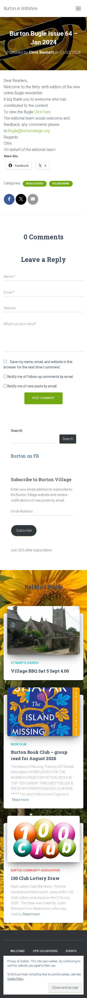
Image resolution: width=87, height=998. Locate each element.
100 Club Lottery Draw (35, 878)
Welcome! (17, 951)
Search (16, 431)
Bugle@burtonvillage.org (29, 131)
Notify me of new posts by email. (32, 386)
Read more (20, 800)
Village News (60, 183)
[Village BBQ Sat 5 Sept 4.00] (43, 630)
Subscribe (24, 530)
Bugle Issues (34, 183)
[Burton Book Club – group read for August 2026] (43, 711)
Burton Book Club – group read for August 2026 (39, 755)
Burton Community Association (35, 870)
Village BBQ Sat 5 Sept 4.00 (40, 671)
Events (71, 951)
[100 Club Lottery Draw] (43, 839)
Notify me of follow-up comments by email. (40, 377)
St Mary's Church (24, 663)
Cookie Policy (15, 979)
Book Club (18, 744)
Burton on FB (25, 456)
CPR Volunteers (45, 951)
